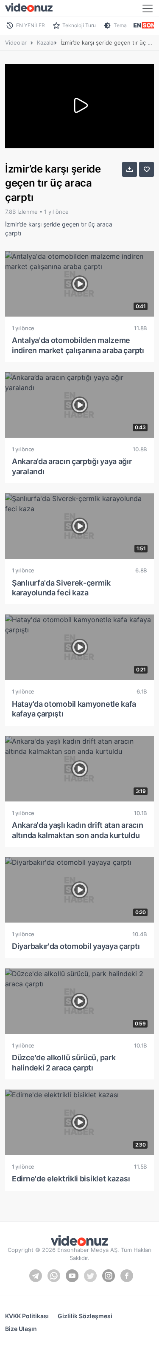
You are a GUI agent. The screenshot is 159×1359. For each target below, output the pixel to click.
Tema (120, 25)
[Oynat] (79, 106)
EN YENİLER (30, 25)
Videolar (16, 42)
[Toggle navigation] (147, 8)
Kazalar (46, 42)
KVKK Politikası (27, 1315)
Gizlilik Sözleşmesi (85, 1315)
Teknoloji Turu (79, 25)
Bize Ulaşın (21, 1328)
